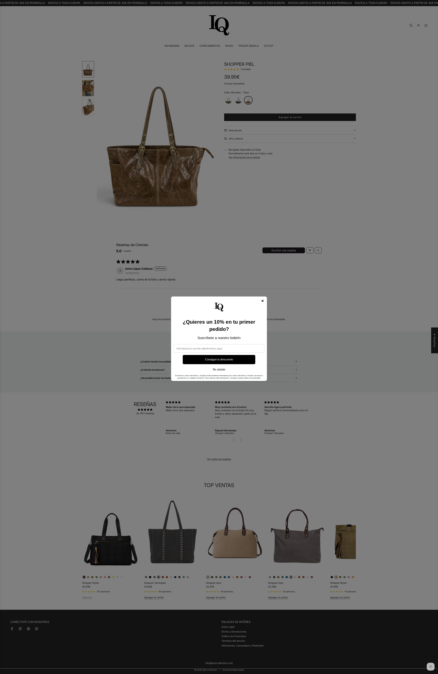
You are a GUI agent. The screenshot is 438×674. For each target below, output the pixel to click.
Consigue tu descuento (219, 359)
